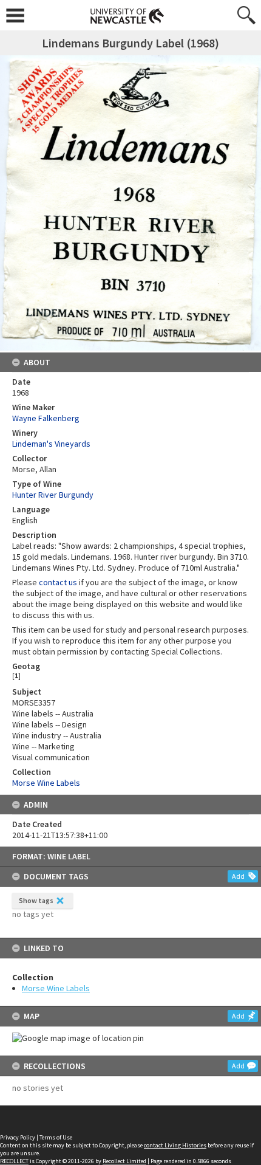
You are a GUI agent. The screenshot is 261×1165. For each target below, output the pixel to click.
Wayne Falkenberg (46, 418)
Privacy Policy (17, 1137)
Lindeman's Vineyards (51, 443)
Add (238, 876)
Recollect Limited (124, 1161)
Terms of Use (55, 1137)
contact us (58, 582)
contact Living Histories (175, 1145)
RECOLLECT (14, 1161)
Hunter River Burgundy (52, 494)
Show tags (36, 900)
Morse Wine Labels (56, 988)
